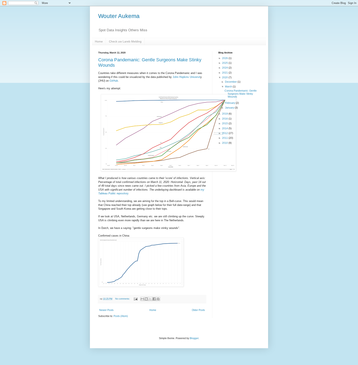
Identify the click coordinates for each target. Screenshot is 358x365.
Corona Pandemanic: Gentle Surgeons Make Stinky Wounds (241, 93)
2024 (225, 67)
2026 (225, 58)
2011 (225, 138)
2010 (225, 142)
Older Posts (198, 310)
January (230, 107)
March (229, 86)
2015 (225, 123)
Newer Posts (106, 310)
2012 (225, 133)
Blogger (194, 338)
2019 (225, 113)
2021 (225, 72)
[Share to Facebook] (154, 299)
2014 (225, 128)
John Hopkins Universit (186, 77)
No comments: (123, 298)
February (230, 103)
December (231, 81)
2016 (225, 118)
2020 (225, 77)
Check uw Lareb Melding (125, 41)
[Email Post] (135, 298)
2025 (225, 63)
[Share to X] (150, 299)
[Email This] (142, 299)
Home (99, 41)
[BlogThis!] (146, 299)
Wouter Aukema (119, 16)
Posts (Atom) (121, 316)
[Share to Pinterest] (158, 299)
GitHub (114, 80)
